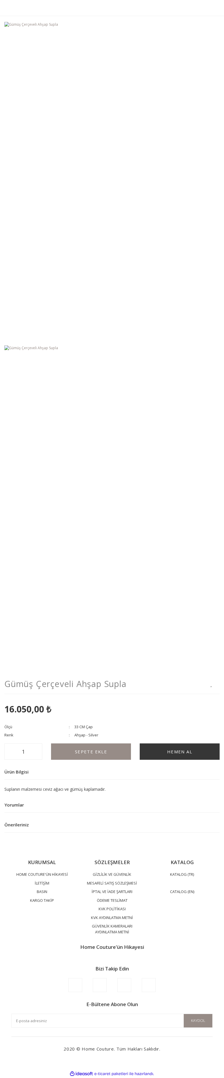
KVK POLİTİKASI (112, 908)
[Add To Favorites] (211, 684)
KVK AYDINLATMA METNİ (112, 917)
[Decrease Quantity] (10, 751)
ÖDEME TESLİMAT (112, 900)
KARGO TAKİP (42, 900)
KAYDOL (198, 1020)
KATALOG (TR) (182, 874)
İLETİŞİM (42, 883)
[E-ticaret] (111, 1074)
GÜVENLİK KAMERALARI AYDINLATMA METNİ (112, 929)
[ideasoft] (81, 1074)
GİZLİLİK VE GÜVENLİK (112, 874)
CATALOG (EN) (182, 891)
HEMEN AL (179, 752)
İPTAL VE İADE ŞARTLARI (112, 891)
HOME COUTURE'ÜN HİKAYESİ (42, 874)
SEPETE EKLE (91, 752)
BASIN (42, 891)
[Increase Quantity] (36, 751)
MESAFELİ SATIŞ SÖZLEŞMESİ (112, 883)
